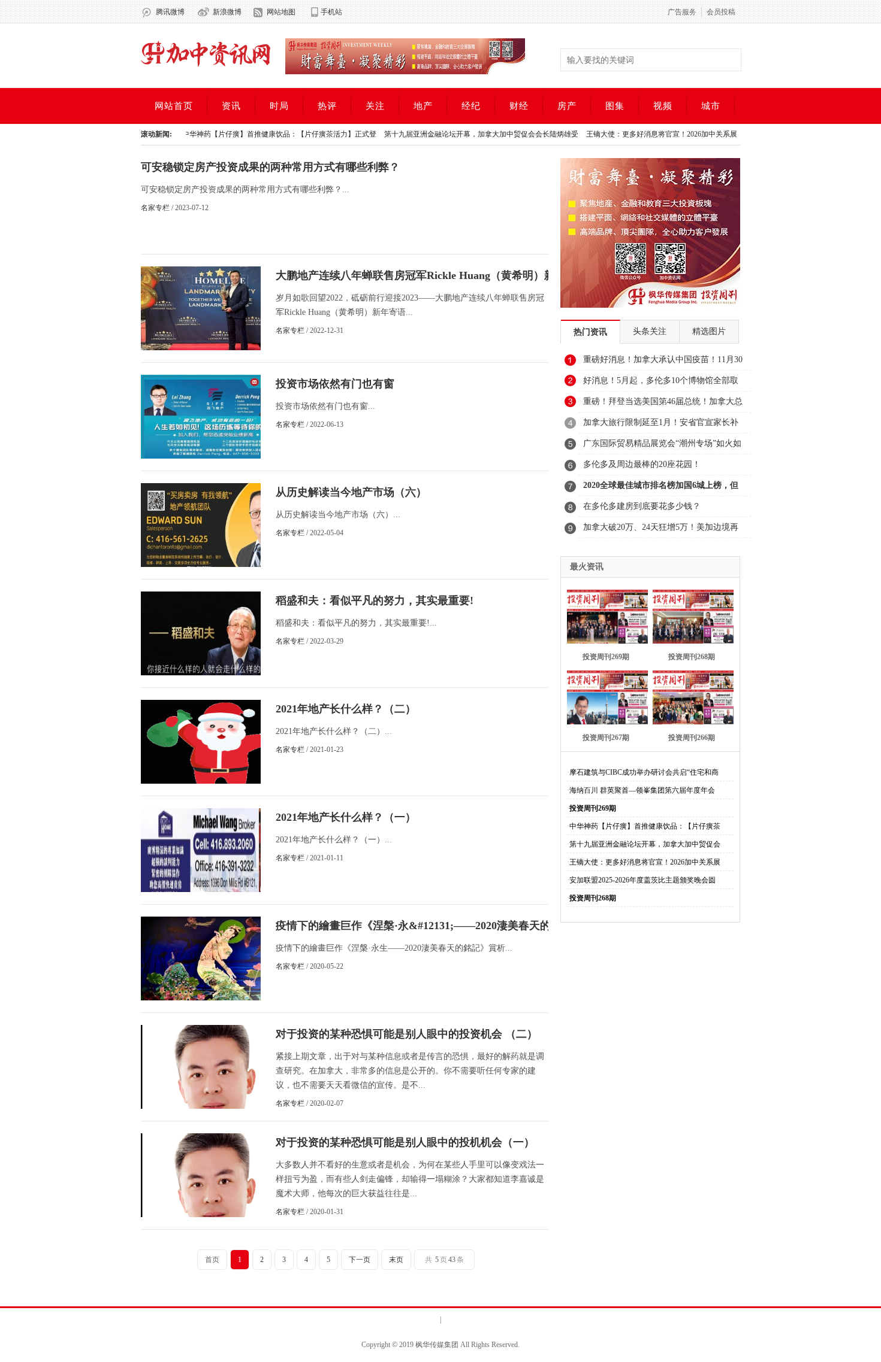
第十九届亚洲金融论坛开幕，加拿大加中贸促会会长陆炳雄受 (455, 134)
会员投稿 (721, 12)
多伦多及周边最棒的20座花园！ (642, 464)
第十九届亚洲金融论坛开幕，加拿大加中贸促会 (644, 844)
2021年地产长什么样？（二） (346, 709)
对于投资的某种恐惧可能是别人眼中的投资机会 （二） (407, 1034)
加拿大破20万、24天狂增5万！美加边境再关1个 (660, 530)
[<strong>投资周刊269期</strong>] (604, 615)
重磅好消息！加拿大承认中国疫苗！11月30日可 (663, 363)
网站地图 (281, 12)
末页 (396, 1259)
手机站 (331, 12)
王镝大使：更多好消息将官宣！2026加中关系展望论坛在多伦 (657, 134)
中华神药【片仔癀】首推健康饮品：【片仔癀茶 (644, 826)
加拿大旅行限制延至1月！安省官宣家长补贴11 (660, 425)
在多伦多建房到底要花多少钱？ (642, 506)
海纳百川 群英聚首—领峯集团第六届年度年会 (642, 790)
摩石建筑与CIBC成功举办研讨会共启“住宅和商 (644, 772)
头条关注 (649, 331)
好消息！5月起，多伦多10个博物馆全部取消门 (660, 384)
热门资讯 (590, 331)
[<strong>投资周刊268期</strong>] (689, 615)
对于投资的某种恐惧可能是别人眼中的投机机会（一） (405, 1142)
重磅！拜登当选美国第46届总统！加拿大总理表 (663, 404)
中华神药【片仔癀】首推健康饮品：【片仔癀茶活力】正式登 (253, 134)
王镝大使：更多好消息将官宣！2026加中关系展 (644, 862)
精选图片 (709, 331)
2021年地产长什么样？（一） (346, 817)
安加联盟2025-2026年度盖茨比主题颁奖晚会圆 (642, 880)
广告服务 (682, 12)
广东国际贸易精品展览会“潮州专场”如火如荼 (662, 446)
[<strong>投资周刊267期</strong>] (604, 696)
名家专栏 (155, 208)
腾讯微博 (170, 12)
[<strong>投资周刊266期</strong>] (689, 696)
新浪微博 (227, 12)
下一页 (359, 1259)
